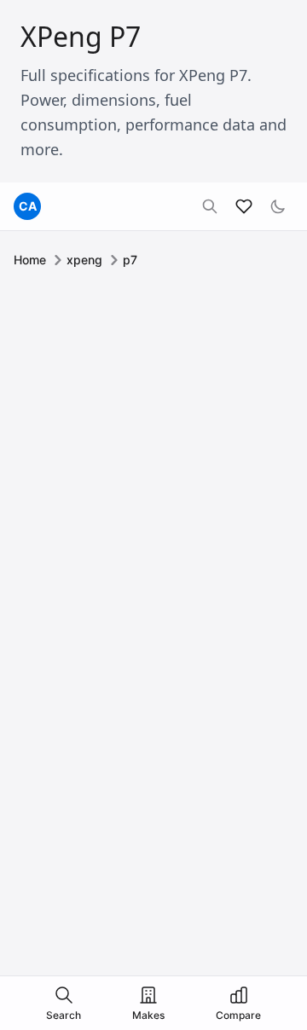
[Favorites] (244, 206)
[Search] (209, 206)
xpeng (84, 259)
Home (30, 259)
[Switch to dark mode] (278, 206)
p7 (130, 259)
